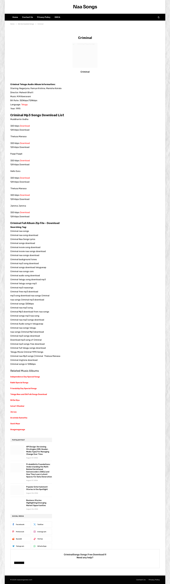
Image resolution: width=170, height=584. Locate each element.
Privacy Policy (43, 17)
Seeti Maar (15, 424)
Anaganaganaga (17, 429)
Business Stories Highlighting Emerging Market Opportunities (36, 502)
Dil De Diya (15, 400)
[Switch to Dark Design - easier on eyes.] (158, 17)
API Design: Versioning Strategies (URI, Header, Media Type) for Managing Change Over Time (37, 450)
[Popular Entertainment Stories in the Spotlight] (17, 490)
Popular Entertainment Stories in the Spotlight (37, 488)
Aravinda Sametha (18, 418)
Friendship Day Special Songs (23, 388)
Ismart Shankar (17, 406)
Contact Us (27, 17)
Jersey (13, 412)
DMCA (57, 17)
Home (15, 17)
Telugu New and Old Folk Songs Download (28, 394)
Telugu (24, 104)
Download (25, 126)
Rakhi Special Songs (19, 383)
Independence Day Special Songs (25, 377)
